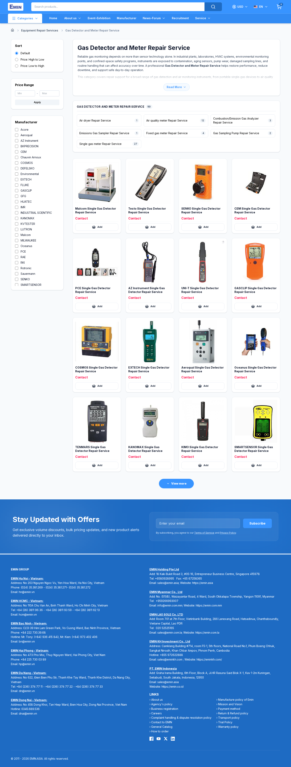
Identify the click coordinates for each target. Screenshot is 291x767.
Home (53, 18)
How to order (160, 731)
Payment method (229, 708)
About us (70, 18)
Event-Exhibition (99, 18)
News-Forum (152, 18)
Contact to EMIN (161, 722)
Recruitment (180, 18)
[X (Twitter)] (166, 739)
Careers (156, 713)
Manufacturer (126, 18)
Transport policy (229, 717)
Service (200, 18)
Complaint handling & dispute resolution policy (181, 717)
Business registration (164, 708)
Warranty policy (228, 726)
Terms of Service (204, 532)
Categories (25, 18)
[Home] (12, 30)
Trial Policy (225, 722)
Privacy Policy (228, 532)
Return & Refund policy (233, 713)
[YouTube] (159, 739)
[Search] (213, 6)
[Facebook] (151, 739)
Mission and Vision (230, 704)
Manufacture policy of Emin (236, 699)
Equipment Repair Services (39, 30)
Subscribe (257, 523)
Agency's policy (161, 704)
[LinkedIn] (173, 739)
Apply (37, 102)
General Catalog (161, 726)
